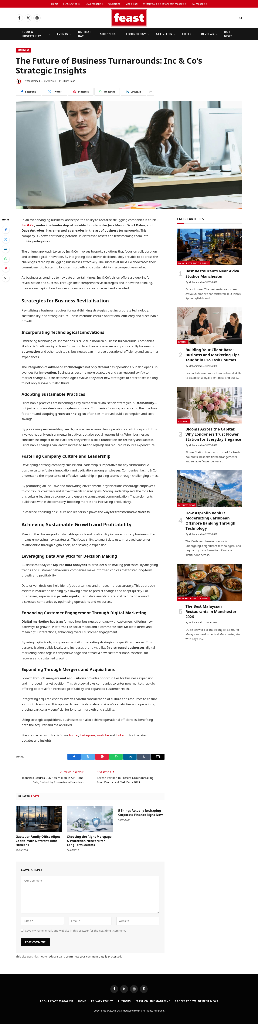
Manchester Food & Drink (193, 263)
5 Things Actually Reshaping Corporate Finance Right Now (140, 813)
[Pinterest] (5, 268)
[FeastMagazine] (129, 18)
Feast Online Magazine (152, 1001)
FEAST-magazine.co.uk (127, 1010)
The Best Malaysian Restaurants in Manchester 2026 (210, 611)
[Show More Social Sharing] (150, 92)
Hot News (228, 34)
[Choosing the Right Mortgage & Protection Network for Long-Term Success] (90, 819)
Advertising (114, 3)
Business (23, 50)
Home (54, 3)
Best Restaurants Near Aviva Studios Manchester (212, 273)
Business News (186, 505)
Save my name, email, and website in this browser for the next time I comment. (75, 930)
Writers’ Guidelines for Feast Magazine (164, 3)
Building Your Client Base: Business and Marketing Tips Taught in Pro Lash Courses (212, 354)
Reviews (207, 34)
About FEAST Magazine (56, 1001)
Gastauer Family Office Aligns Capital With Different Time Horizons (38, 841)
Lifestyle (183, 421)
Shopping (108, 34)
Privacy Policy (102, 1001)
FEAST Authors (71, 3)
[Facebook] (5, 229)
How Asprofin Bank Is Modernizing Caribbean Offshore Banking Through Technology (210, 520)
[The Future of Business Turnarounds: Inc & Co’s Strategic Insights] (129, 155)
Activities (164, 34)
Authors (124, 1001)
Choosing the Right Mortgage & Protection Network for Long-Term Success (89, 841)
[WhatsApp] (5, 258)
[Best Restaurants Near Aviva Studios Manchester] (209, 247)
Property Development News (196, 1001)
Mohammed (33, 81)
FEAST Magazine (93, 3)
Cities (186, 34)
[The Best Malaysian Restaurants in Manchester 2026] (209, 582)
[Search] (240, 18)
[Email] (5, 278)
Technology (136, 34)
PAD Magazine (199, 3)
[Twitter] (5, 239)
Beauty (182, 342)
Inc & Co (28, 225)
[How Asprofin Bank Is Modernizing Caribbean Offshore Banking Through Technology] (209, 488)
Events (62, 34)
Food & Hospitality (31, 34)
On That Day (84, 34)
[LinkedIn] (5, 249)
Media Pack (131, 3)
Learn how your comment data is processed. (94, 956)
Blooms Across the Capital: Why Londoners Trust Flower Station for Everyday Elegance (213, 434)
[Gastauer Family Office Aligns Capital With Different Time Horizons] (39, 819)
